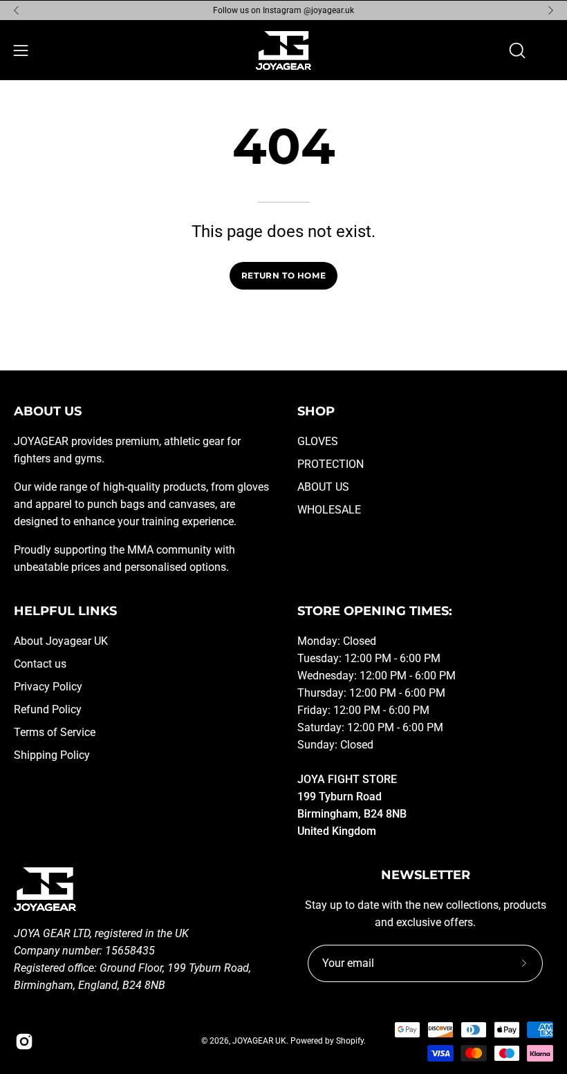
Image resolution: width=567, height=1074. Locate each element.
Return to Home (283, 275)
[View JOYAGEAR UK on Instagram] (24, 1041)
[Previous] (16, 10)
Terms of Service (54, 732)
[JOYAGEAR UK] (283, 50)
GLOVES (317, 441)
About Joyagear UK (61, 641)
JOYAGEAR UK (259, 1041)
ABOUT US (323, 486)
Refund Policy (48, 709)
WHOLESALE (329, 509)
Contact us (40, 663)
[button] (516, 50)
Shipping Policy (52, 755)
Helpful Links (65, 610)
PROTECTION (330, 464)
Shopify (350, 1041)
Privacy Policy (48, 686)
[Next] (550, 10)
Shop (316, 411)
